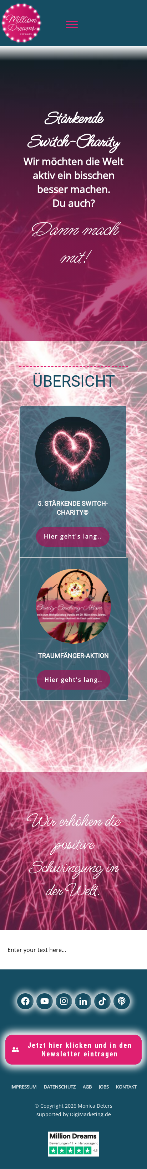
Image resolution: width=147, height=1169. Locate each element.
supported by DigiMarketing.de (73, 1114)
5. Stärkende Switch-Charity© (73, 481)
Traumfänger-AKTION (74, 629)
